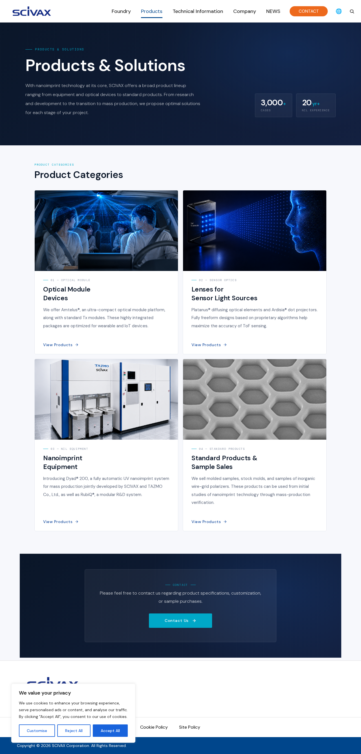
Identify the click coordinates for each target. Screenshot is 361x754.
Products (151, 11)
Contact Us (177, 620)
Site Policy (189, 727)
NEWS (273, 11)
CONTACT (309, 11)
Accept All (110, 730)
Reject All (74, 730)
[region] (73, 713)
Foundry (121, 11)
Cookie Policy (154, 727)
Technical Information (198, 11)
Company (244, 11)
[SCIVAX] (32, 11)
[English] (339, 11)
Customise (37, 730)
